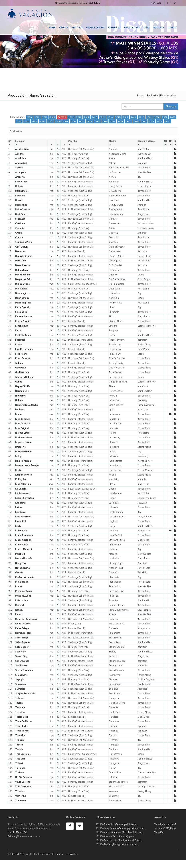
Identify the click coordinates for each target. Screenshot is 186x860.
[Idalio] (170, 414)
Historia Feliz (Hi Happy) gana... (120, 836)
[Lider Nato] (170, 530)
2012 (125, 117)
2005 (18, 121)
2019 (71, 117)
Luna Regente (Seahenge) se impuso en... (125, 828)
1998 (73, 121)
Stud (146, 27)
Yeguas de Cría (95, 27)
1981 (143, 121)
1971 (167, 121)
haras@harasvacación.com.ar (69, 3)
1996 (89, 121)
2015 (102, 117)
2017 (86, 117)
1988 (120, 121)
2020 (63, 117)
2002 (42, 121)
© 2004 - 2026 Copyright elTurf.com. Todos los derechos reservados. (43, 854)
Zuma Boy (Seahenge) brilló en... (121, 824)
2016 (94, 117)
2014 (110, 117)
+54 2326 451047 (19, 832)
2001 (50, 121)
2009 (149, 117)
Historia (77, 27)
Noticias (158, 27)
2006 (172, 117)
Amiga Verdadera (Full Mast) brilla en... (123, 832)
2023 (37, 117)
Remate (63, 27)
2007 (164, 117)
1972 (159, 121)
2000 (57, 121)
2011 (133, 117)
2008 (156, 117)
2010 (141, 117)
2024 (29, 117)
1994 (104, 121)
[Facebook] (167, 3)
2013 (117, 117)
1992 (112, 121)
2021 (52, 117)
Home (52, 27)
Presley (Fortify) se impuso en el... (121, 844)
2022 (44, 117)
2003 (34, 121)
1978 (151, 121)
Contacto (156, 3)
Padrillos (114, 27)
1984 (136, 121)
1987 (128, 121)
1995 (97, 121)
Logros (172, 27)
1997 (81, 121)
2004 (26, 121)
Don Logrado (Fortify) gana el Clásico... (124, 840)
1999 (65, 121)
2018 (78, 117)
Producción (132, 27)
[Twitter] (174, 3)
